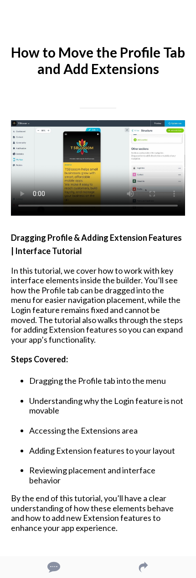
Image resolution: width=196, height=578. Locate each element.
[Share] (144, 567)
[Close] (12, 12)
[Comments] (53, 567)
